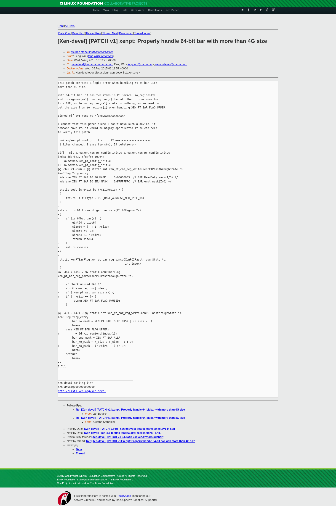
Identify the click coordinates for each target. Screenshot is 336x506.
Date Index (126, 33)
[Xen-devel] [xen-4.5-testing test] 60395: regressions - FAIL (122, 433)
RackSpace (124, 496)
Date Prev (64, 33)
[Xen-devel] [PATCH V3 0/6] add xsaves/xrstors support (127, 437)
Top (60, 26)
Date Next (78, 33)
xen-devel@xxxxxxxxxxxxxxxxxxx (92, 64)
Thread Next (110, 33)
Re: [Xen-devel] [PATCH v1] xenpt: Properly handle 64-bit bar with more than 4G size (130, 409)
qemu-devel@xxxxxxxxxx (171, 64)
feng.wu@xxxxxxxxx (100, 56)
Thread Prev (93, 33)
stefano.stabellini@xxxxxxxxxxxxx (92, 52)
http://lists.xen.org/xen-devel (82, 391)
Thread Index (142, 33)
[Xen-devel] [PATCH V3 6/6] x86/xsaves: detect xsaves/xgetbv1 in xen (129, 428)
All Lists (70, 26)
